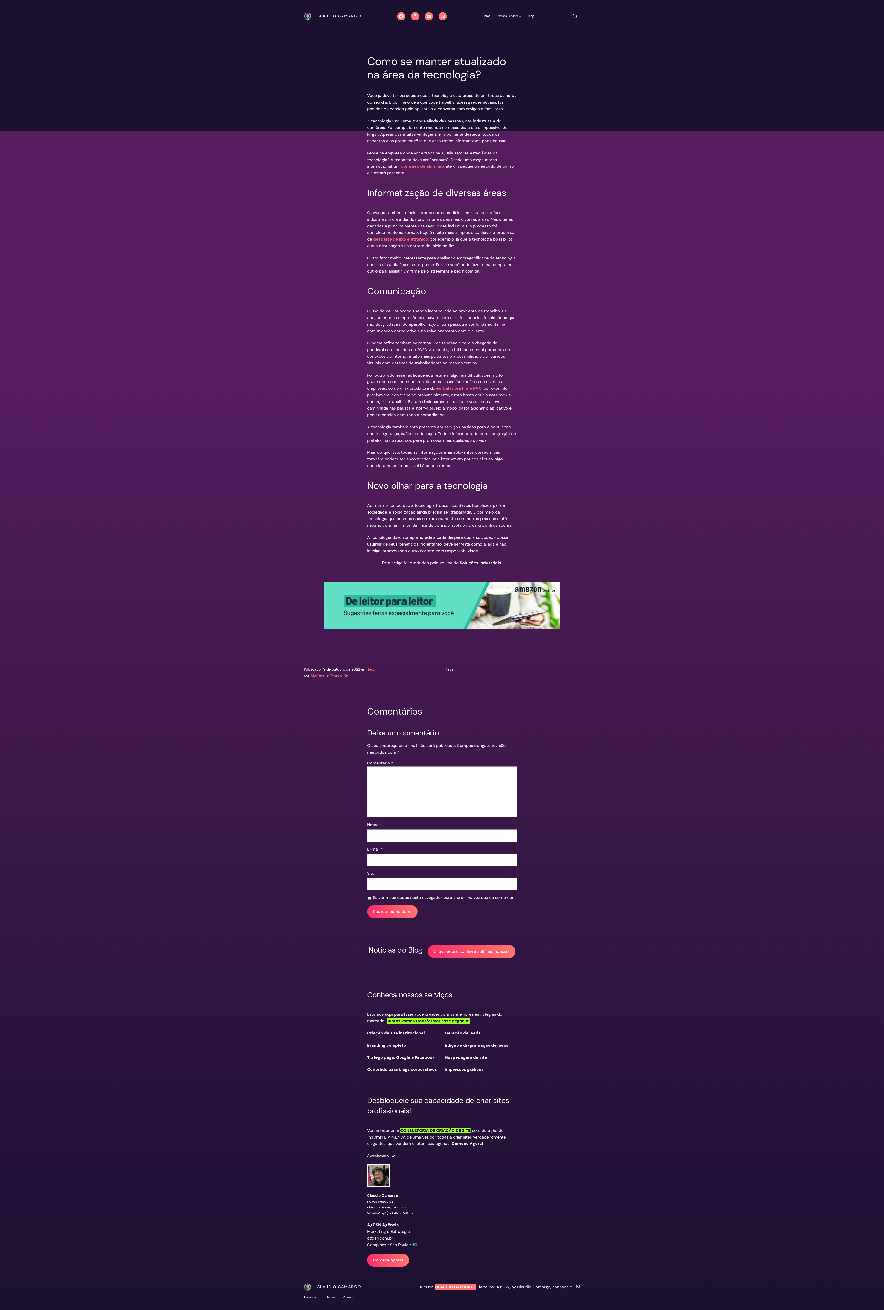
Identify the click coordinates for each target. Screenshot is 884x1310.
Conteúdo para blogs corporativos (402, 1069)
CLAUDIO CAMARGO (455, 1287)
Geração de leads (463, 1033)
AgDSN (503, 1287)
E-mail (375, 849)
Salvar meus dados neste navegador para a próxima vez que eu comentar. (443, 897)
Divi (576, 1287)
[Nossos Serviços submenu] (520, 16)
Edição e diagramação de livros (477, 1045)
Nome (374, 825)
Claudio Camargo (339, 16)
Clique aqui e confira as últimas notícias (471, 951)
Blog (371, 669)
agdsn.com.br (380, 1238)
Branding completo (386, 1045)
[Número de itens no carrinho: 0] (575, 16)
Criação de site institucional (396, 1033)
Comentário (380, 763)
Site (370, 873)
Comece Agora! (388, 1260)
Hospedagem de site (466, 1057)
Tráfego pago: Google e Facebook (401, 1057)
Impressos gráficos (464, 1069)
